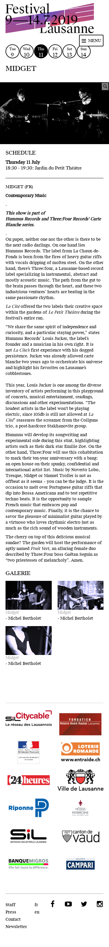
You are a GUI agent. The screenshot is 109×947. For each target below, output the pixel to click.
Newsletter (16, 926)
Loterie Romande (81, 752)
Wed (26, 52)
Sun (84, 52)
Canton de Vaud (81, 836)
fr (36, 905)
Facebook (52, 904)
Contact (13, 919)
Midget (12, 612)
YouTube (67, 904)
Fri (55, 52)
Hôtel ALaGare (81, 808)
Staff (10, 905)
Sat (69, 52)
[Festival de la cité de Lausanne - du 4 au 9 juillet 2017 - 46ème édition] (55, 19)
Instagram (99, 904)
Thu (40, 52)
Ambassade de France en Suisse (29, 752)
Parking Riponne (29, 808)
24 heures (29, 780)
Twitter (83, 904)
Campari (81, 864)
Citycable (29, 719)
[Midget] (54, 113)
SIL (29, 836)
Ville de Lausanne (81, 780)
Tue (12, 52)
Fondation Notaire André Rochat (81, 724)
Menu (94, 40)
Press (11, 912)
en (37, 912)
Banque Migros (29, 864)
